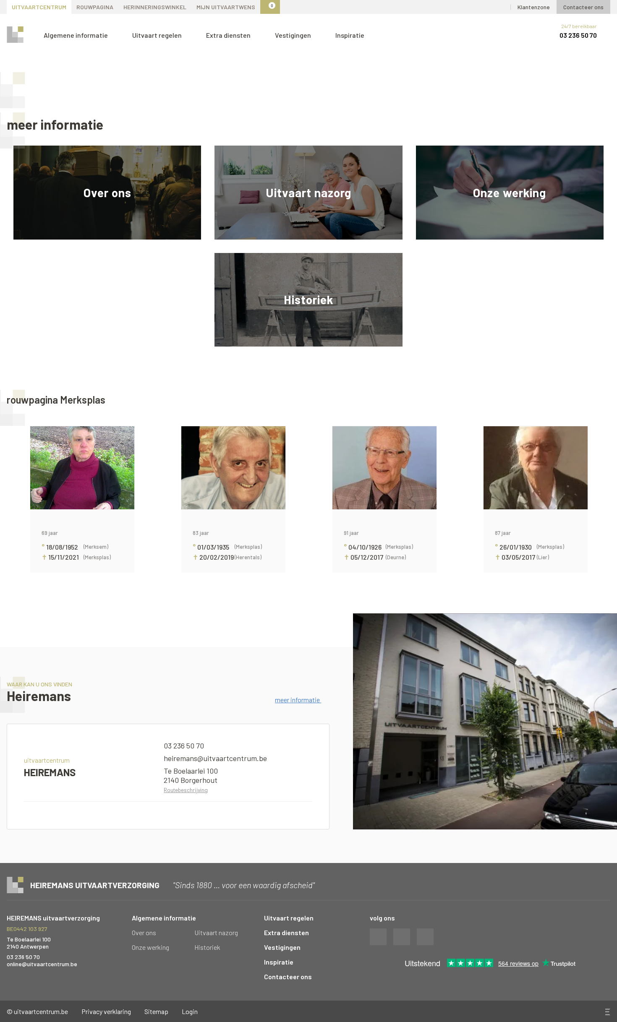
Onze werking (150, 947)
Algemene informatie (76, 35)
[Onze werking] (510, 193)
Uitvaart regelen (157, 35)
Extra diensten (229, 35)
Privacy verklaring (106, 1011)
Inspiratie (349, 35)
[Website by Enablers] (607, 1012)
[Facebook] (482, 7)
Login (190, 1011)
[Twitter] (464, 7)
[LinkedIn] (501, 7)
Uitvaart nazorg (216, 932)
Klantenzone (534, 6)
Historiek (207, 947)
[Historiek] (308, 300)
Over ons (144, 932)
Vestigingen (293, 35)
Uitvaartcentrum (39, 6)
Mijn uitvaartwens (225, 6)
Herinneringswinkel (154, 6)
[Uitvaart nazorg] (308, 193)
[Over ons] (107, 193)
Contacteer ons (583, 6)
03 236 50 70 (578, 35)
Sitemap (156, 1011)
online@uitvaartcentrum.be (42, 963)
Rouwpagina (94, 6)
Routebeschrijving (186, 789)
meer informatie (298, 700)
